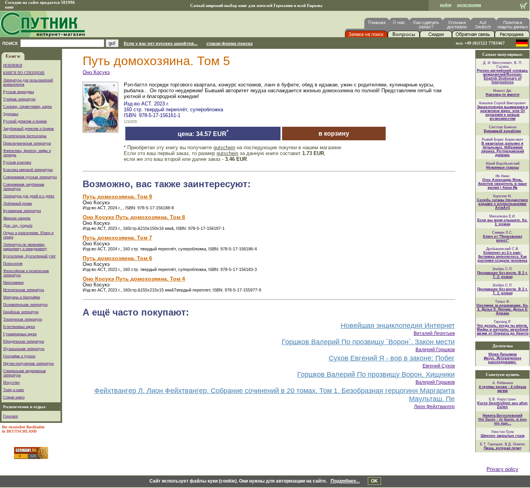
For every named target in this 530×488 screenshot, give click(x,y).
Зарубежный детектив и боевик (28, 128)
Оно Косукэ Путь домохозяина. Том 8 (134, 217)
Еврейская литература (20, 312)
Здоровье (10, 114)
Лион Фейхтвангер (434, 406)
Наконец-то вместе (503, 95)
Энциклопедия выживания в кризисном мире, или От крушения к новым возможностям (502, 113)
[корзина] (523, 6)
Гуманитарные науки (19, 334)
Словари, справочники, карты (27, 106)
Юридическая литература (23, 341)
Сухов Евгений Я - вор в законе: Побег (392, 358)
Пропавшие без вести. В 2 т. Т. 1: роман (502, 291)
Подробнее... (345, 481)
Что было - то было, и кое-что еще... (502, 421)
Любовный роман (17, 203)
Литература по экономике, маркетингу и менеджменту (25, 246)
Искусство (11, 382)
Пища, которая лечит (502, 448)
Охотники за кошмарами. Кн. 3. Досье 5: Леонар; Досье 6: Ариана (502, 309)
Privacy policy (502, 469)
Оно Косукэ (96, 72)
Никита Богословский (503, 415)
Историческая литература (23, 290)
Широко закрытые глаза (503, 436)
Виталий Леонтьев (434, 333)
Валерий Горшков (435, 349)
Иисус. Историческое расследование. (502, 360)
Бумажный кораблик (502, 131)
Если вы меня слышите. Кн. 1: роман (502, 222)
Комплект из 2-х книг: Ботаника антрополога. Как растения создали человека (502, 256)
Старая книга (13, 397)
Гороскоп (10, 416)
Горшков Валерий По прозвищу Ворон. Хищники (376, 374)
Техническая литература (22, 319)
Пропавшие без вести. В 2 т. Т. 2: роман (502, 275)
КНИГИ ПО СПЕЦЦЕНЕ (24, 73)
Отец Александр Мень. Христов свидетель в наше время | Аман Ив (502, 184)
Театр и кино (13, 390)
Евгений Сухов (439, 366)
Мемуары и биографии (21, 297)
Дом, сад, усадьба (17, 225)
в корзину (334, 133)
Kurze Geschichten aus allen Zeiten (502, 405)
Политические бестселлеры (25, 136)
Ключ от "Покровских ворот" (502, 238)
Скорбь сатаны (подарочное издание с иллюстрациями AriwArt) (502, 204)
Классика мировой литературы (28, 169)
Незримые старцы (502, 167)
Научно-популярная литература (28, 363)
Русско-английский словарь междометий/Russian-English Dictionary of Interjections (502, 76)
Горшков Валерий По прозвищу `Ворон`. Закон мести (368, 342)
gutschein (224, 147)
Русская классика (17, 162)
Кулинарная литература (22, 211)
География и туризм (19, 356)
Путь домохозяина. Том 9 (117, 196)
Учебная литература (19, 99)
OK (374, 481)
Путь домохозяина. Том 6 (117, 258)
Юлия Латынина (502, 354)
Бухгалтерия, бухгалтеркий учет (29, 256)
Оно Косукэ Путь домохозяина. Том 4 (134, 279)
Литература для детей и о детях (28, 196)
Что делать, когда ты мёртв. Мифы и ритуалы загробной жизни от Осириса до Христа (502, 329)
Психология (13, 263)
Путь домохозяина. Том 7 (117, 238)
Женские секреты (17, 218)
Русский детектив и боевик (25, 121)
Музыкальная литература (23, 349)
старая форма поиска (229, 43)
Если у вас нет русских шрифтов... (160, 43)
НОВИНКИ (12, 65)
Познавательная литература (25, 304)
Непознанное (13, 282)
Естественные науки (19, 326)
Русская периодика (18, 92)
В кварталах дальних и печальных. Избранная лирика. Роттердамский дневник (502, 149)
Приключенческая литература (27, 143)
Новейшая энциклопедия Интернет (398, 325)
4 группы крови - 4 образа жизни (502, 389)
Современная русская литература (30, 177)
